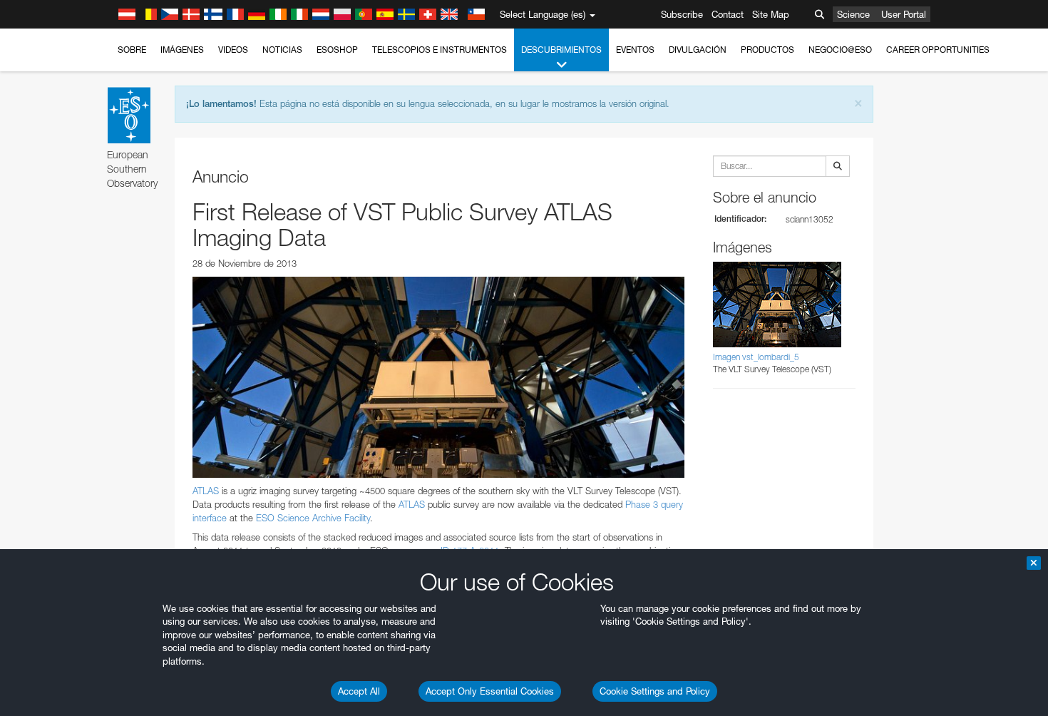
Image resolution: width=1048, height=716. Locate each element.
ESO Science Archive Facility (313, 517)
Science (853, 14)
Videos (233, 49)
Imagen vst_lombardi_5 (756, 357)
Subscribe (682, 14)
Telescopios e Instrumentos (439, 49)
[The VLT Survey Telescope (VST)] (438, 377)
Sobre (132, 49)
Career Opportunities (938, 49)
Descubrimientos (561, 49)
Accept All (359, 691)
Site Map (770, 14)
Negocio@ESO (840, 49)
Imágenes (182, 49)
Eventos (635, 49)
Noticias (282, 49)
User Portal (903, 14)
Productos (767, 49)
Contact (727, 14)
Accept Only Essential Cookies (490, 691)
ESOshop (337, 49)
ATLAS (205, 490)
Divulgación (697, 49)
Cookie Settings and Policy (655, 691)
